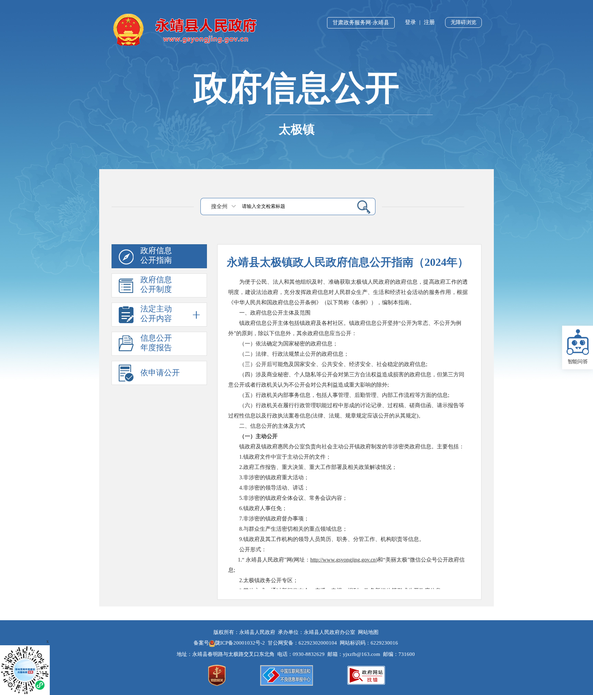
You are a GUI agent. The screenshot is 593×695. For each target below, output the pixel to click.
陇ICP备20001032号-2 (240, 643)
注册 (429, 22)
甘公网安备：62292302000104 (302, 643)
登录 (410, 22)
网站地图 (368, 632)
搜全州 (219, 206)
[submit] (361, 206)
